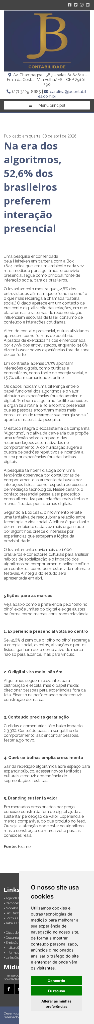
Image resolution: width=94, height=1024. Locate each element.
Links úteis (13, 958)
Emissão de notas (18, 942)
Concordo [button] (56, 980)
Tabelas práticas (17, 923)
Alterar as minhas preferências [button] (56, 1003)
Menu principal (51, 105)
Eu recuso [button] (56, 991)
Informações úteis (18, 952)
